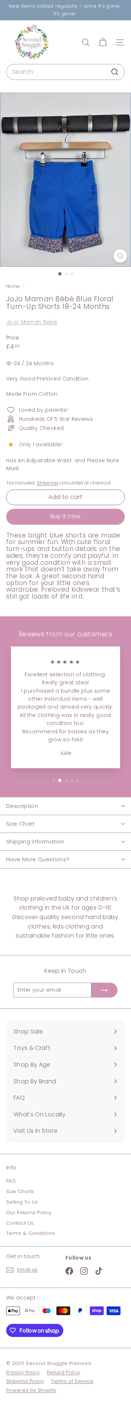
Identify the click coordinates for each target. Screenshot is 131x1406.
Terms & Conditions (30, 1233)
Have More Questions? (38, 859)
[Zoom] (120, 256)
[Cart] (102, 42)
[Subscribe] (104, 990)
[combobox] (65, 72)
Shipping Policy (25, 1381)
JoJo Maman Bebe (31, 322)
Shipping (47, 483)
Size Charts (20, 1191)
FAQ (11, 1180)
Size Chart (20, 823)
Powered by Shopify (31, 1390)
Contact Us (20, 1223)
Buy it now (66, 516)
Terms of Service (72, 1381)
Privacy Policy (23, 1372)
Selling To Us (22, 1201)
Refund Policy (63, 1372)
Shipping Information (35, 841)
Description (22, 806)
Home (13, 286)
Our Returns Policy (28, 1212)
